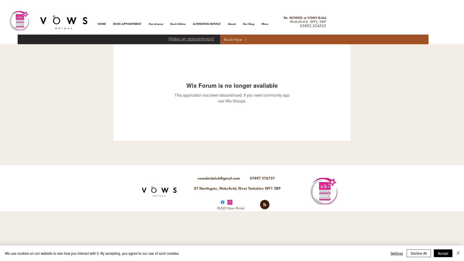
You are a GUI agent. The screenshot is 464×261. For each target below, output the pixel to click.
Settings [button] (397, 253)
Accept (443, 253)
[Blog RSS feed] (264, 205)
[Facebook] (222, 202)
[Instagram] (229, 202)
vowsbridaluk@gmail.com (218, 178)
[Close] (458, 253)
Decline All (419, 253)
